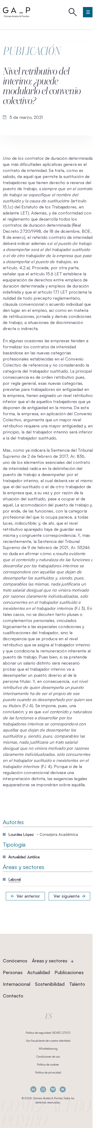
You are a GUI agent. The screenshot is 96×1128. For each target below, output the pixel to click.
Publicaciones (69, 972)
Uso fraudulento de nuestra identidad (48, 1040)
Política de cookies (48, 1064)
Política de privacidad (48, 1072)
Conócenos (15, 961)
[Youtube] (63, 1089)
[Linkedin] (33, 1089)
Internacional (16, 984)
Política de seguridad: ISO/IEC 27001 (48, 1032)
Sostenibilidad (50, 984)
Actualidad (38, 972)
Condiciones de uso (48, 1056)
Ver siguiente (66, 896)
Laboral (14, 879)
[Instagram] (43, 1089)
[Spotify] (53, 1089)
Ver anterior (28, 896)
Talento (77, 984)
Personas (13, 972)
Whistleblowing (48, 1048)
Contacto (13, 996)
